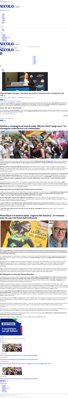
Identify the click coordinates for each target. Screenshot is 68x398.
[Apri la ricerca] (0, 66)
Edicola (1, 1)
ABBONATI (5, 1)
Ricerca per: (2, 47)
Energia (34, 62)
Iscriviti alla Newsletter (6, 37)
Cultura (3, 19)
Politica (3, 13)
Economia (4, 18)
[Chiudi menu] (0, 9)
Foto (3, 23)
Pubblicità (3, 39)
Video (3, 16)
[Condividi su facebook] (0, 120)
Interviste (3, 22)
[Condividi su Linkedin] (2, 120)
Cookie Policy (4, 40)
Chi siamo (4, 34)
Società (3, 17)
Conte (51, 161)
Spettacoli (3, 20)
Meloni (3, 29)
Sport (3, 21)
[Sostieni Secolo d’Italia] (11, 335)
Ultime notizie (4, 38)
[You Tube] (1, 0)
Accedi (8, 1)
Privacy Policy (4, 41)
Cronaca (3, 14)
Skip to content (2, 46)
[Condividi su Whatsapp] (3, 120)
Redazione (4, 35)
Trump (3, 30)
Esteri (3, 15)
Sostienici (3, 36)
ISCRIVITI (2, 340)
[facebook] (0, 0)
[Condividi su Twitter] (4, 120)
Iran (2, 28)
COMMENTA (66, 115)
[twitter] (2, 0)
